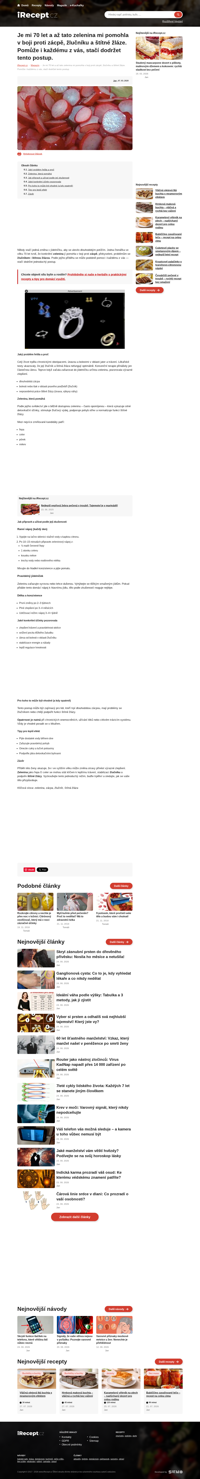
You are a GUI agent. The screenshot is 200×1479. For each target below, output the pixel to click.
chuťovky (120, 1436)
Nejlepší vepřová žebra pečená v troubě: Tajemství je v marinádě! (79, 505)
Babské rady (22, 1459)
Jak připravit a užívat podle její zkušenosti (48, 177)
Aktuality (77, 1459)
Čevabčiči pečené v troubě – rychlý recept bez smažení (168, 278)
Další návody (116, 1309)
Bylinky (85, 1459)
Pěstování (31, 1461)
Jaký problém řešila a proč (41, 169)
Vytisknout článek (32, 154)
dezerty (110, 1373)
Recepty (37, 5)
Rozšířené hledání (172, 21)
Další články (121, 886)
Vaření (39, 1461)
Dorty (135, 1436)
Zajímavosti (104, 1459)
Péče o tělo (58, 1459)
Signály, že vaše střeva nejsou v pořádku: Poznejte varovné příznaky (74, 1339)
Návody (49, 5)
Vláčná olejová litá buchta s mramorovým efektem (168, 193)
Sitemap (94, 1440)
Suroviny (114, 1459)
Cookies (94, 1437)
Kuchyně (49, 1459)
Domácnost (39, 1459)
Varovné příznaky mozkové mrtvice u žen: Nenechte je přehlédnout (112, 1339)
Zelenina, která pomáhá (40, 173)
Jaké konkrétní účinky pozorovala (44, 181)
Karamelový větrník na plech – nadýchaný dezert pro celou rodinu (121, 1396)
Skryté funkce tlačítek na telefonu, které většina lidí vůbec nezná (32, 1339)
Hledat (178, 14)
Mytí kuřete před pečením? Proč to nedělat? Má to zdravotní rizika (72, 916)
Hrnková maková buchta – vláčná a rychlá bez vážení (165, 207)
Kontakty (66, 1437)
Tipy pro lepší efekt (37, 189)
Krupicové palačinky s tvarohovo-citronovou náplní (168, 265)
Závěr (31, 194)
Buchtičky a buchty (31, 1373)
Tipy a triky (21, 1461)
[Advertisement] (74, 222)
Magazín (62, 5)
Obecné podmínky (72, 1444)
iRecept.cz (22, 65)
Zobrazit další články (74, 1217)
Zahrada (46, 1461)
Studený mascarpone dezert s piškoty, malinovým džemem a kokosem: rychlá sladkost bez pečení (159, 66)
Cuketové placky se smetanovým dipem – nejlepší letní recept (168, 251)
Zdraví (54, 1461)
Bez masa (154, 1373)
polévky (128, 1436)
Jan (115, 81)
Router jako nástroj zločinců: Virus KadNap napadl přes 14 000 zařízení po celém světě (91, 1064)
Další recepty (147, 290)
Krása (31, 1459)
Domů (25, 5)
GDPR (65, 1440)
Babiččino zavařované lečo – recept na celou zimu (168, 237)
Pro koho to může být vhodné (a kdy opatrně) (50, 185)
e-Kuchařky (77, 5)
